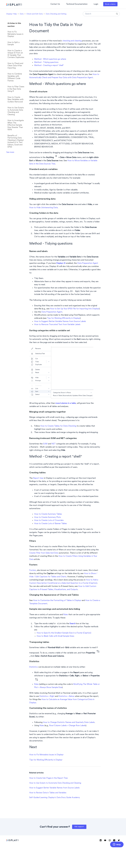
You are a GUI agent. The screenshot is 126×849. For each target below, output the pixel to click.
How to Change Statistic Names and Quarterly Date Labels (69, 722)
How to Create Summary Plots (47, 517)
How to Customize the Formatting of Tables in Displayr (57, 600)
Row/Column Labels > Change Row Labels (67, 726)
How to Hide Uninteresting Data (43, 208)
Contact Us (55, 4)
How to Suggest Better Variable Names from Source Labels (60, 321)
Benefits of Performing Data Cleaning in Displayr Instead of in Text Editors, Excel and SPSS (16, 141)
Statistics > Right (47, 696)
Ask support (79, 827)
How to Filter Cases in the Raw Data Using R (16, 89)
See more (10, 152)
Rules (65, 615)
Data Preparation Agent (87, 263)
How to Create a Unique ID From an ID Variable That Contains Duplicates (16, 54)
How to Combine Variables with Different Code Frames (15, 77)
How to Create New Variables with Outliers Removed (16, 99)
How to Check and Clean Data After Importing (15, 66)
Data (22, 14)
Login (96, 4)
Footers (32, 570)
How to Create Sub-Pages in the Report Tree (48, 778)
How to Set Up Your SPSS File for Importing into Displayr (74, 309)
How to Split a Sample (13, 44)
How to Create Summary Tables (48, 514)
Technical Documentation (76, 4)
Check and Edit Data (34, 14)
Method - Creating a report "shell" (49, 65)
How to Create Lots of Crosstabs (49, 520)
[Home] (14, 5)
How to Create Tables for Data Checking (58, 426)
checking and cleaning (72, 41)
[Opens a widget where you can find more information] (117, 845)
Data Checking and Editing (56, 14)
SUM (45, 444)
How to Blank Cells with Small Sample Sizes (55, 636)
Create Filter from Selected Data (43, 553)
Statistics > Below (66, 696)
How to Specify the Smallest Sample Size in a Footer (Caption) (64, 633)
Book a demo (110, 4)
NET (54, 444)
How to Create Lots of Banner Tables (50, 524)
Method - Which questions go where (50, 59)
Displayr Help (11, 14)
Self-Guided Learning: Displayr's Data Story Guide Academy (54, 798)
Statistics (33, 667)
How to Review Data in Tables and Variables (47, 793)
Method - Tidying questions (46, 62)
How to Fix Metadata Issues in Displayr (15, 34)
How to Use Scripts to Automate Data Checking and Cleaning (16, 111)
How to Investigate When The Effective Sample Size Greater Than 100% (16, 125)
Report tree (38, 478)
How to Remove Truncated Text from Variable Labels (57, 325)
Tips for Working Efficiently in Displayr (63, 318)
